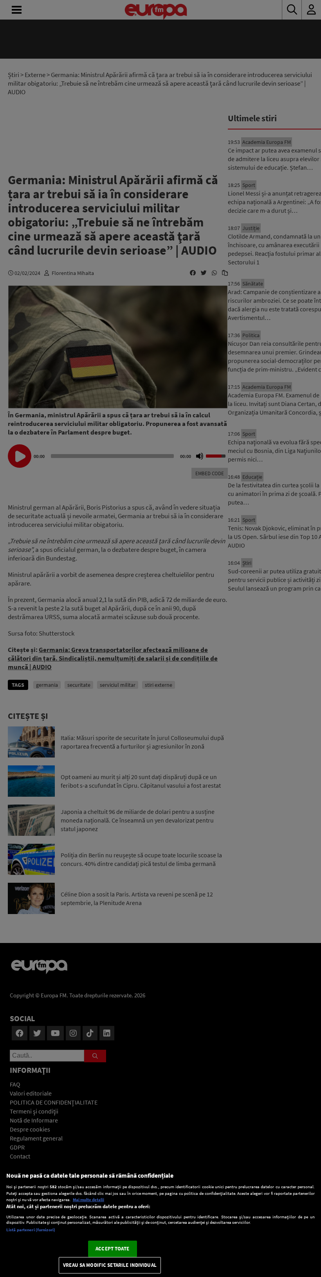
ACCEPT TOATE (112, 1248)
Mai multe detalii (88, 1199)
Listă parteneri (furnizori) (30, 1229)
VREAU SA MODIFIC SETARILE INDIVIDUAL (110, 1265)
